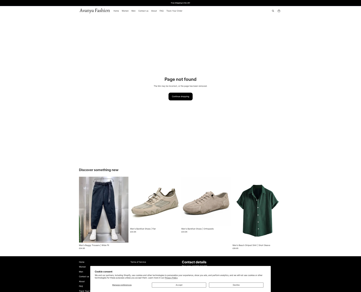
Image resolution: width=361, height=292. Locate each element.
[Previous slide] (83, 210)
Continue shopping (180, 96)
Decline (236, 285)
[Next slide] (124, 210)
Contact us (84, 276)
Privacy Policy (171, 278)
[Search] (273, 11)
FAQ (81, 286)
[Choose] (124, 238)
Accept (179, 285)
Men (81, 271)
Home (81, 262)
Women (82, 267)
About (82, 281)
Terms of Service (138, 262)
